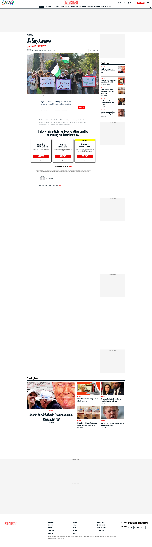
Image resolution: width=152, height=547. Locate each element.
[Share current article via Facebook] (87, 50)
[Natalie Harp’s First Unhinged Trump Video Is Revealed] (121, 84)
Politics (78, 7)
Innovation (97, 7)
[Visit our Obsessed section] (13, 2)
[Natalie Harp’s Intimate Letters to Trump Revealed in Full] (121, 73)
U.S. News (103, 7)
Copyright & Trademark (111, 536)
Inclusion (92, 536)
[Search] (150, 7)
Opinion (84, 7)
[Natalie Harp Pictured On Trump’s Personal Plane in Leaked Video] (121, 93)
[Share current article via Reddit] (97, 50)
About (49, 536)
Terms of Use (57, 110)
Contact (54, 536)
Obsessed (67, 7)
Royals (73, 7)
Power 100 (90, 7)
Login (70, 166)
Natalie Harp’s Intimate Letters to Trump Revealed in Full (51, 417)
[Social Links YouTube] (138, 527)
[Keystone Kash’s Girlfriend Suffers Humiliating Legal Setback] (121, 105)
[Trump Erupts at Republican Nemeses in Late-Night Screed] (121, 116)
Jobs (61, 536)
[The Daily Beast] (71, 2)
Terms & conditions (99, 536)
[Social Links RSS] (141, 527)
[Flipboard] (144, 527)
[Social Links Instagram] (134, 527)
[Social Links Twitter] (131, 527)
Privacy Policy (64, 110)
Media (62, 7)
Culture (75, 530)
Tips (58, 536)
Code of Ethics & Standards (82, 536)
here (60, 185)
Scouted (109, 7)
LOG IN (147, 2)
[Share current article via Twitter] (90, 50)
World (74, 527)
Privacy (73, 536)
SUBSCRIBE (141, 2)
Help (69, 536)
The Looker (56, 7)
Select (41, 156)
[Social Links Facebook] (128, 527)
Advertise (64, 536)
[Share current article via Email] (94, 50)
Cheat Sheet (49, 7)
